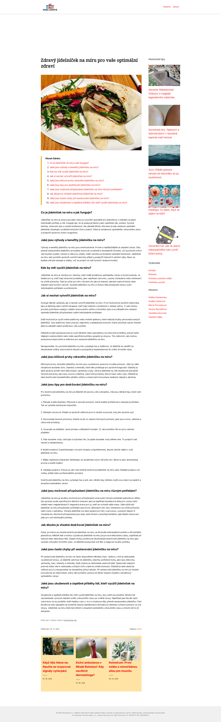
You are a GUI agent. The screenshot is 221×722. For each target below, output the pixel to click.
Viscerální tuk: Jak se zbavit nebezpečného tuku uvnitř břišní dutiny (164, 249)
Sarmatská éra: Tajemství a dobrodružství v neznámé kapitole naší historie (163, 133)
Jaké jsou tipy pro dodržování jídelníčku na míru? (75, 185)
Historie (167, 7)
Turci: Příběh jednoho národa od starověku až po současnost (163, 173)
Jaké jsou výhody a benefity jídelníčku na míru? (74, 167)
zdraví (139, 629)
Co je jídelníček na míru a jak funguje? (69, 163)
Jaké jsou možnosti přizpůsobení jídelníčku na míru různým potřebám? (86, 189)
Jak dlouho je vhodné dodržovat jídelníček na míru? (76, 193)
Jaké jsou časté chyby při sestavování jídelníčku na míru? (79, 198)
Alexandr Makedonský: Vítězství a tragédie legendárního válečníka (161, 93)
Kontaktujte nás (70, 620)
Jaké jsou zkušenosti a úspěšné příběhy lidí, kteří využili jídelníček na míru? (88, 202)
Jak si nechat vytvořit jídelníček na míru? (71, 176)
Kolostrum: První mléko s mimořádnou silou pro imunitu (123, 667)
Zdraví (176, 7)
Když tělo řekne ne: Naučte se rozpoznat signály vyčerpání (57, 667)
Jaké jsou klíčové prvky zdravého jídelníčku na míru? (77, 180)
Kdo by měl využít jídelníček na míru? (69, 171)
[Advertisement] (110, 31)
